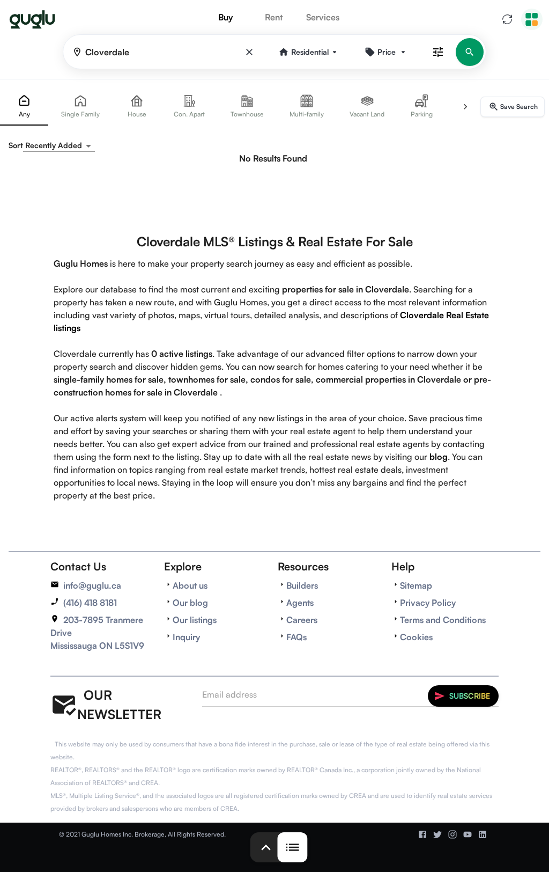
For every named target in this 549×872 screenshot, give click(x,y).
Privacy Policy (428, 602)
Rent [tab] (274, 17)
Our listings (195, 619)
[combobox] (59, 146)
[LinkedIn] (482, 834)
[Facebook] (422, 834)
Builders (302, 585)
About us (190, 585)
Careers (301, 619)
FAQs (296, 637)
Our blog (190, 602)
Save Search (519, 106)
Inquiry (186, 637)
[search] (470, 52)
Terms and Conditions (443, 619)
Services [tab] (322, 17)
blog (438, 456)
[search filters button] (438, 52)
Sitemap (416, 585)
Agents (300, 602)
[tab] (24, 106)
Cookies (416, 637)
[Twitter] (437, 834)
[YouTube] (467, 834)
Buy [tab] (225, 17)
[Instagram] (452, 834)
